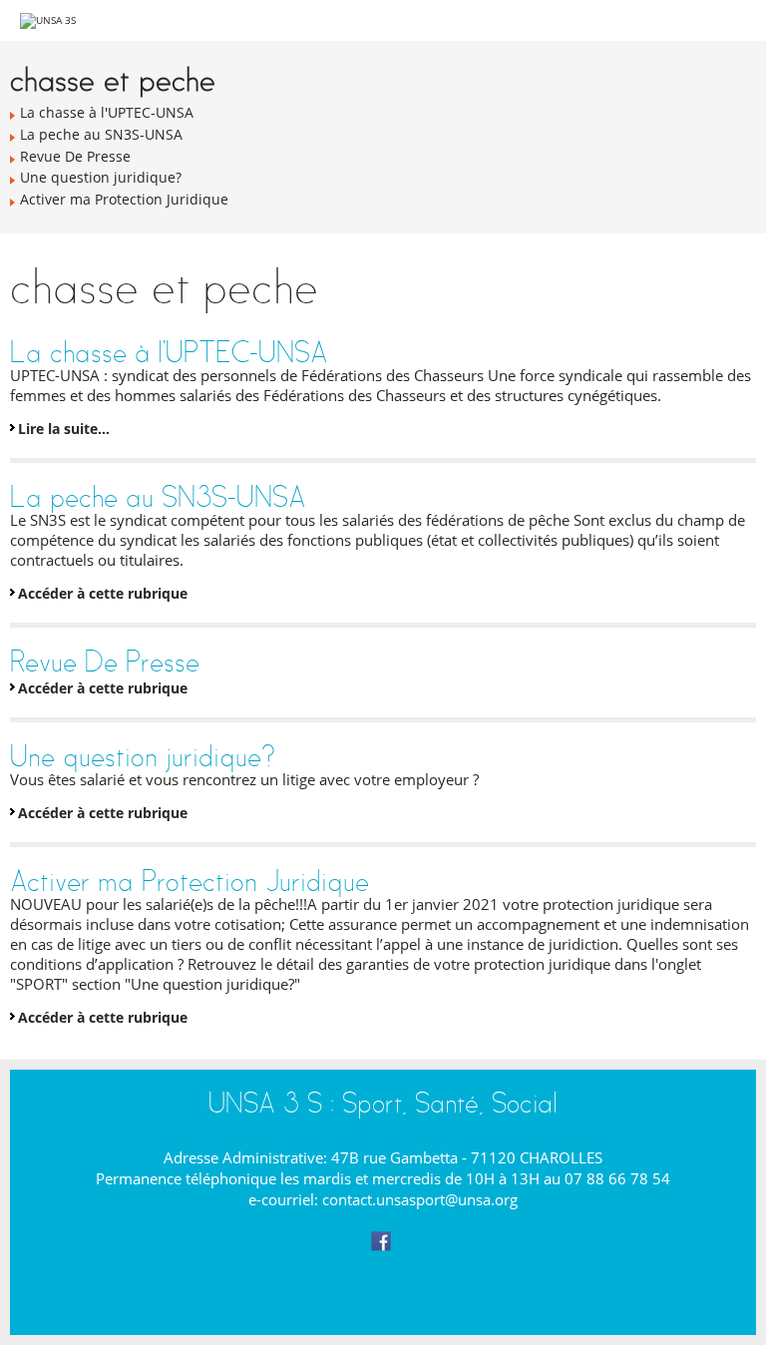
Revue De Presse (104, 661)
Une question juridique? (142, 755)
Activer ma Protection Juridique (189, 880)
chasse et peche (112, 79)
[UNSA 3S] (48, 20)
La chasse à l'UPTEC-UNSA (168, 351)
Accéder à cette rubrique (103, 594)
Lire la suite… (64, 429)
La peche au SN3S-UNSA (157, 496)
